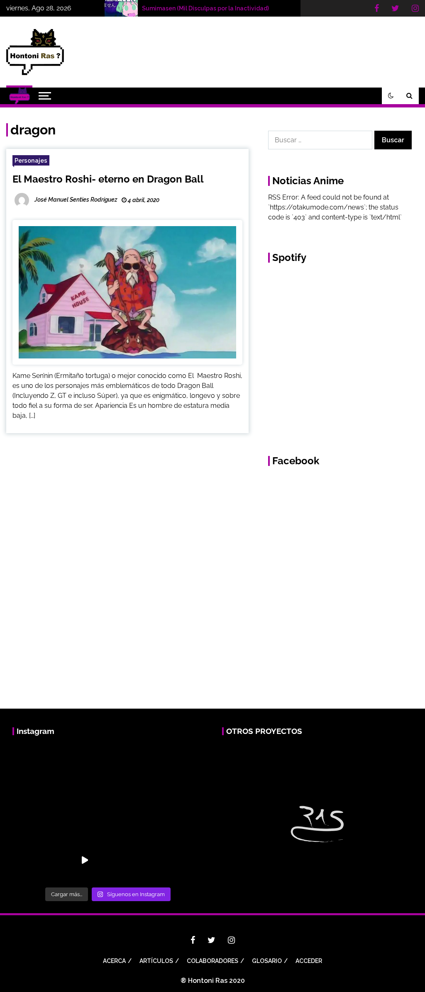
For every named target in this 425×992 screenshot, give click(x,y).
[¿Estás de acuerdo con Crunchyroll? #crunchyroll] (84, 813)
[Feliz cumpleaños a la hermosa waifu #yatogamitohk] (38, 767)
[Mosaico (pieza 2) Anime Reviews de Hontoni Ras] (177, 813)
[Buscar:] (321, 140)
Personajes (31, 160)
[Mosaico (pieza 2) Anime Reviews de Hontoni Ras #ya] (131, 813)
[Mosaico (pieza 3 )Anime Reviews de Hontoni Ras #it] (38, 859)
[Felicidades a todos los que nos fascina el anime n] (177, 767)
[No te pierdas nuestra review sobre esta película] (38, 813)
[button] (391, 96)
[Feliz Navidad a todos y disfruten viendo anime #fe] (131, 767)
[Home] (19, 96)
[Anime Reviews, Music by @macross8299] (84, 859)
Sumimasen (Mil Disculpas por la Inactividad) (205, 8)
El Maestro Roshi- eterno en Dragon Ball (108, 179)
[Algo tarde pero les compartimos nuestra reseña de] (84, 767)
